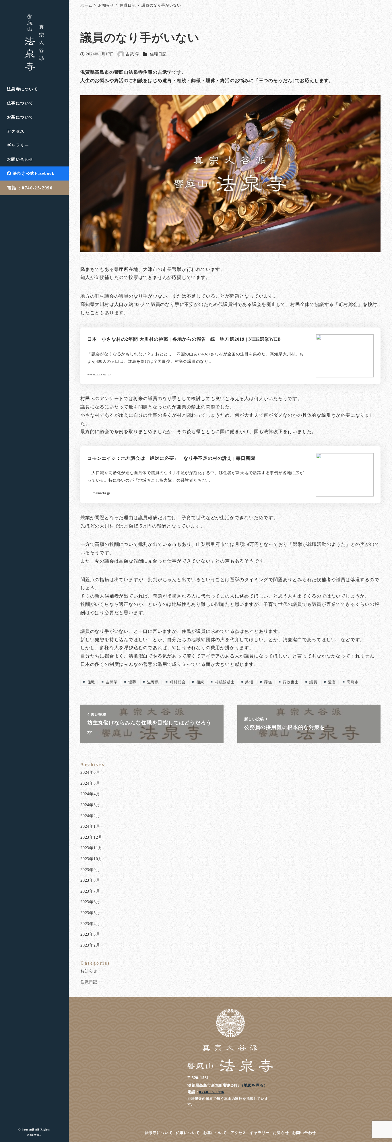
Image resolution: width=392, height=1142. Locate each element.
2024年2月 (90, 815)
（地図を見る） (254, 1085)
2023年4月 (90, 923)
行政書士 (290, 682)
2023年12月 (91, 837)
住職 (90, 682)
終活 (248, 682)
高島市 (352, 682)
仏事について (188, 1133)
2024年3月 (90, 804)
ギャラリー (259, 1133)
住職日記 (158, 54)
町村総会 (177, 682)
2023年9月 (90, 869)
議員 (312, 682)
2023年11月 (91, 848)
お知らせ (88, 971)
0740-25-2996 (211, 1092)
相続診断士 (224, 682)
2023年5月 (90, 912)
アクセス (238, 1133)
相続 (199, 682)
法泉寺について (159, 1133)
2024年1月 (90, 826)
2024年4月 (90, 794)
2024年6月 (90, 772)
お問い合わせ (304, 1133)
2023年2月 (90, 945)
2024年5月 (90, 783)
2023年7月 (90, 891)
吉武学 (111, 682)
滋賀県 (152, 682)
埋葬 (131, 682)
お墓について (215, 1133)
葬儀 (267, 682)
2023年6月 (90, 901)
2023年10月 (91, 858)
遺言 (331, 682)
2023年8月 (90, 880)
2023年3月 (90, 934)
